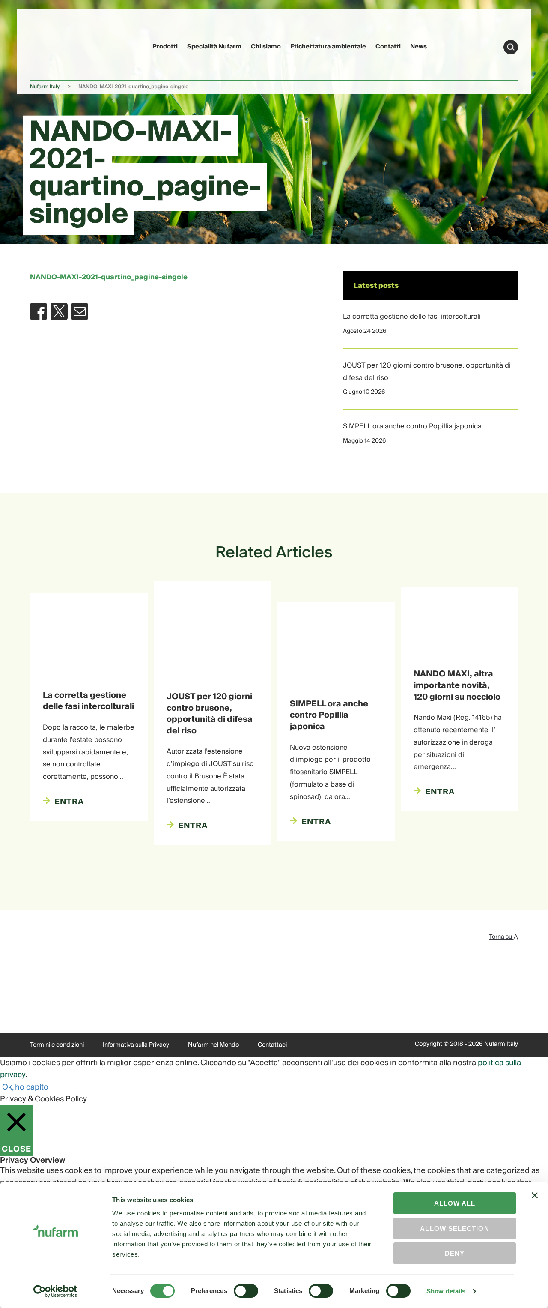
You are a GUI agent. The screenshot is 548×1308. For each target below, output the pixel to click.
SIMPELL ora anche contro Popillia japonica (412, 426)
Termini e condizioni (57, 1045)
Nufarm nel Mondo (213, 1045)
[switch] (246, 1291)
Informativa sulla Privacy (136, 1045)
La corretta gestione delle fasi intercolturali (412, 317)
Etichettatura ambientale (328, 47)
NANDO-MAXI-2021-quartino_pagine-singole (109, 277)
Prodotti (165, 47)
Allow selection (454, 1228)
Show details (445, 1291)
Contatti (388, 47)
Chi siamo (266, 47)
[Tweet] (59, 311)
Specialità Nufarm (214, 47)
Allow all (455, 1203)
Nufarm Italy (45, 86)
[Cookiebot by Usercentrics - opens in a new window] (55, 1291)
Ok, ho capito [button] (25, 1087)
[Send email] (79, 311)
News (418, 47)
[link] (46, 45)
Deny (455, 1253)
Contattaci (272, 1045)
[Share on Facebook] (38, 311)
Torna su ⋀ (503, 937)
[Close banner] (535, 1203)
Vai (510, 47)
